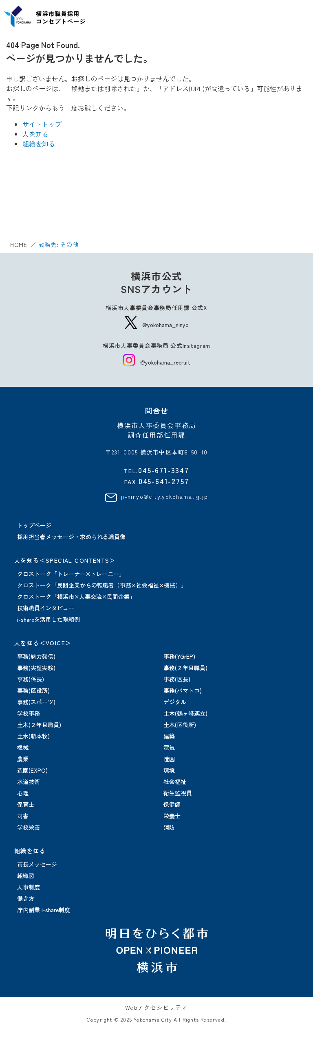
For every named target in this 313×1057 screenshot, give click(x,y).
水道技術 (28, 781)
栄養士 (172, 816)
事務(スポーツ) (36, 702)
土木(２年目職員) (39, 725)
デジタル (174, 702)
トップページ (34, 525)
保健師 (172, 804)
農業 (23, 759)
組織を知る (38, 144)
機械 (23, 747)
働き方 (25, 898)
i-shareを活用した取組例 (48, 619)
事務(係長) (30, 679)
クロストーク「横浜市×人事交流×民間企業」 (76, 596)
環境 (169, 770)
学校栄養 (28, 827)
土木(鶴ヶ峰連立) (185, 713)
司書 (23, 816)
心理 (23, 793)
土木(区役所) (179, 725)
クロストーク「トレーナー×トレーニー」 (71, 574)
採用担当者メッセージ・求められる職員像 (71, 537)
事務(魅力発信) (36, 656)
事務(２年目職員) (185, 668)
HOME (18, 244)
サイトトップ (42, 124)
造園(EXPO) (32, 770)
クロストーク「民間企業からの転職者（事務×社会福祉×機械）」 (102, 585)
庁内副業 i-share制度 (43, 910)
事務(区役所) (33, 690)
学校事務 (28, 713)
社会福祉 (174, 781)
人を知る (35, 134)
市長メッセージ (37, 864)
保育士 (25, 804)
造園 (169, 759)
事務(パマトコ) (182, 690)
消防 (169, 827)
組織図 (25, 875)
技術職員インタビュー (45, 608)
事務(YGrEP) (179, 656)
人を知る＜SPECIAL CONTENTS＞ (65, 560)
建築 (169, 736)
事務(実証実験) (36, 668)
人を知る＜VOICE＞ (42, 643)
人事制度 (28, 887)
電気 (169, 747)
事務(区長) (176, 679)
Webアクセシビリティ (156, 1007)
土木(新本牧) (33, 736)
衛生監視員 (177, 793)
